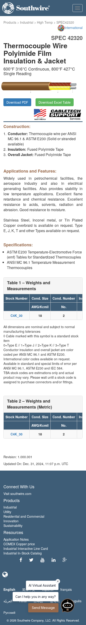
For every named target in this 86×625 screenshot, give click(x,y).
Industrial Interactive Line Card (25, 548)
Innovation (11, 521)
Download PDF (17, 102)
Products (9, 22)
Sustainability (12, 525)
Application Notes (16, 539)
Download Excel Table (55, 102)
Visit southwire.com (17, 493)
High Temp (45, 22)
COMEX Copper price (19, 544)
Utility (7, 511)
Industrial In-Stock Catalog (22, 553)
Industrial (26, 22)
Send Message (43, 608)
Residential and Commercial (23, 516)
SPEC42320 (65, 22)
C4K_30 (16, 315)
